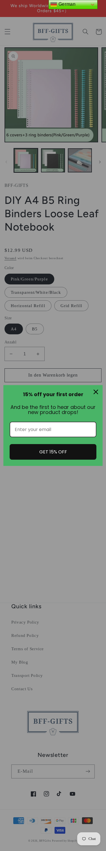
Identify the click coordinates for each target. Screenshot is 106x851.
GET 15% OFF (53, 452)
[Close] (96, 392)
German (66, 4)
